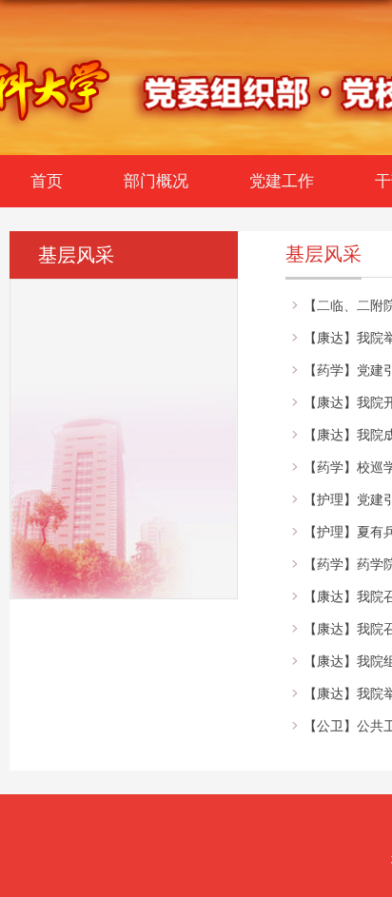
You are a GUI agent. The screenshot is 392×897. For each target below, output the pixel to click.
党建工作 (281, 181)
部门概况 (156, 181)
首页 (46, 181)
